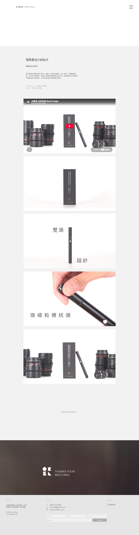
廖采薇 (44, 86)
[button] (131, 7)
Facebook (111, 504)
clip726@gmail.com (58, 507)
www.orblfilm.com (12, 514)
